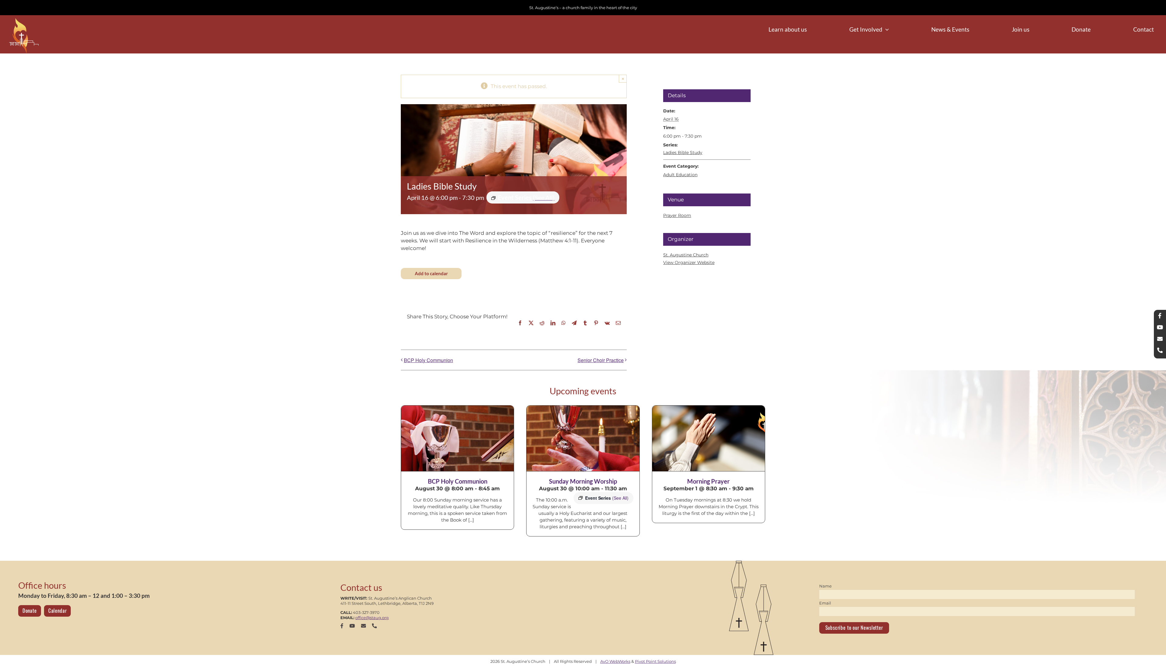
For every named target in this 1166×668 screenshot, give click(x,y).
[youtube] (352, 625)
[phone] (374, 625)
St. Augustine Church (685, 255)
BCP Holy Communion (428, 360)
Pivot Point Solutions (655, 661)
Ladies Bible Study (682, 152)
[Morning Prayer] (708, 438)
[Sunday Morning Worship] (583, 438)
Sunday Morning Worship (583, 481)
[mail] (363, 625)
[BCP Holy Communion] (457, 438)
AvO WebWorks (615, 661)
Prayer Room (677, 215)
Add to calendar (431, 273)
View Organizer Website (688, 262)
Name (825, 586)
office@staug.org (372, 617)
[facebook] (341, 625)
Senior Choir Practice (601, 360)
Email (825, 603)
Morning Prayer (708, 481)
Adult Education (680, 174)
